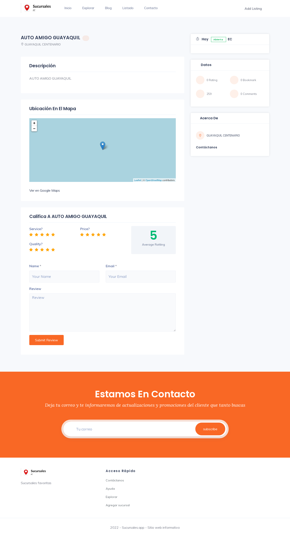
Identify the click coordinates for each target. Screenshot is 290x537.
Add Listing (253, 8)
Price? (85, 229)
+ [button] (34, 123)
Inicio (68, 8)
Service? (35, 229)
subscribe (210, 429)
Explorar (88, 8)
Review (35, 289)
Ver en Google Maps (44, 190)
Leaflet (137, 180)
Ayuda (110, 489)
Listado (128, 8)
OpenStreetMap (153, 180)
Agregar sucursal (118, 505)
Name (34, 266)
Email (110, 266)
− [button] (34, 128)
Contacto (151, 8)
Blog (108, 8)
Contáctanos (115, 480)
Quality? (35, 244)
